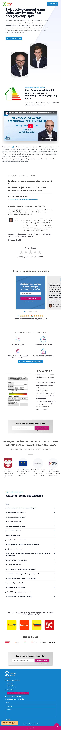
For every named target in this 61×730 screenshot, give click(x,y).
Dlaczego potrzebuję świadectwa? (16, 512)
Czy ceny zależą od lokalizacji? (14, 583)
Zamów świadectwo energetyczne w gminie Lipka (24, 199)
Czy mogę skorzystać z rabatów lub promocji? (19, 596)
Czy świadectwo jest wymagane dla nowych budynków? (22, 574)
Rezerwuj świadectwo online (14, 38)
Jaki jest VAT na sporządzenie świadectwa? (18, 592)
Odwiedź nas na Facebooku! (14, 696)
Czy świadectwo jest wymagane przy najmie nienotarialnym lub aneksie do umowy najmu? (28, 554)
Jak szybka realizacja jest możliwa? (16, 540)
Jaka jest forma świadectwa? (14, 549)
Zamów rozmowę (30, 298)
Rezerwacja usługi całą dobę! (18, 693)
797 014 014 (10, 689)
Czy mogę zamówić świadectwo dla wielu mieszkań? (21, 578)
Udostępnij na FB (14, 240)
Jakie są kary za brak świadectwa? (16, 526)
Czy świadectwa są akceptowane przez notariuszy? (21, 569)
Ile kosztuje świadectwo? (13, 535)
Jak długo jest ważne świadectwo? (16, 517)
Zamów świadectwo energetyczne (30, 361)
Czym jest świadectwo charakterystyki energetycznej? (21, 508)
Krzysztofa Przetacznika (20, 25)
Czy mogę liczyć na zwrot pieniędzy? (16, 560)
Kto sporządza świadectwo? (14, 564)
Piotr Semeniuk (7, 147)
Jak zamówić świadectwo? (13, 531)
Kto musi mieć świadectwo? (14, 521)
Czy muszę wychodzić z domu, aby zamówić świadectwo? (22, 544)
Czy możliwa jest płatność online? (15, 587)
